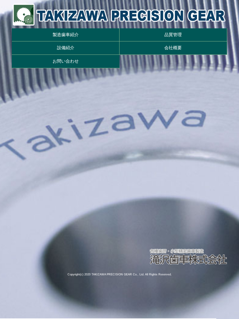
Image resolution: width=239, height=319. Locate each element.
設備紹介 (65, 47)
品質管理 (173, 34)
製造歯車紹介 (66, 34)
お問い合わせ (66, 61)
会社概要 (173, 47)
